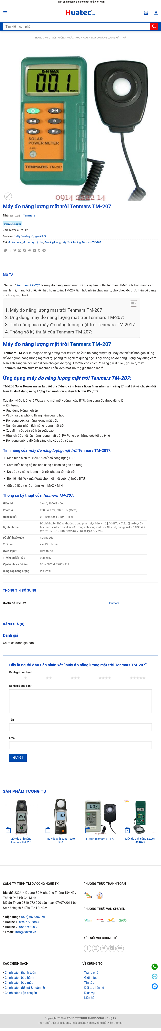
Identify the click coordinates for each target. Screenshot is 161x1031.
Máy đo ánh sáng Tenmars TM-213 (20, 840)
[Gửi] (154, 26)
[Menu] (5, 12)
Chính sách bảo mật (19, 982)
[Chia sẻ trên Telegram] (44, 250)
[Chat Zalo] (154, 976)
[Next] (158, 828)
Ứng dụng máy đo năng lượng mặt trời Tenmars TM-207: (67, 317)
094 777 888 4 (29, 922)
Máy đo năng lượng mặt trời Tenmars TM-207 (56, 310)
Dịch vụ (89, 993)
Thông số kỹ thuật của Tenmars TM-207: (51, 332)
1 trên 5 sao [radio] (15, 677)
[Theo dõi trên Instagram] (95, 948)
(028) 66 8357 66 (33, 917)
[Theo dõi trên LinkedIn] (112, 948)
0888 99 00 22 (29, 927)
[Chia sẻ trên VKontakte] (29, 250)
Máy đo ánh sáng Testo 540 (61, 840)
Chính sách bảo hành (19, 978)
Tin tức (89, 982)
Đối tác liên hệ (94, 988)
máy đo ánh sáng (71, 242)
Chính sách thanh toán (20, 972)
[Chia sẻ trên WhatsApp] (5, 250)
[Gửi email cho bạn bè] (19, 250)
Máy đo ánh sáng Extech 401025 (140, 840)
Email (12, 738)
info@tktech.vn (25, 932)
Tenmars (29, 215)
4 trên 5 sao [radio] (90, 677)
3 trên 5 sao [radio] (62, 677)
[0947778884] (154, 966)
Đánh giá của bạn (20, 672)
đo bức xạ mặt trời (33, 242)
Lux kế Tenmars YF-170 (100, 839)
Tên (11, 719)
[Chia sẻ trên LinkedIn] (34, 250)
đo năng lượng (52, 242)
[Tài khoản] (156, 12)
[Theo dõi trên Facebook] (87, 948)
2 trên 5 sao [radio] (37, 677)
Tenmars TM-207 (91, 242)
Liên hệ (89, 998)
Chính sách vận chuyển (21, 993)
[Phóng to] (8, 196)
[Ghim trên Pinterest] (24, 250)
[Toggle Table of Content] (131, 303)
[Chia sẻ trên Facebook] (10, 250)
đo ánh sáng (15, 242)
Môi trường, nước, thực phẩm (70, 37)
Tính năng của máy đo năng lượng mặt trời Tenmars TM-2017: (73, 324)
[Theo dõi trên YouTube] (120, 948)
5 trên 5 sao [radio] (121, 677)
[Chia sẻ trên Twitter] (14, 250)
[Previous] (3, 828)
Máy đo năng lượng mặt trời (108, 37)
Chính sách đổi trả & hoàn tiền (26, 988)
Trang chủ (41, 37)
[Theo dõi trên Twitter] (104, 948)
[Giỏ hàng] (146, 12)
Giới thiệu (90, 978)
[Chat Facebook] (154, 986)
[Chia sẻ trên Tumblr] (39, 250)
